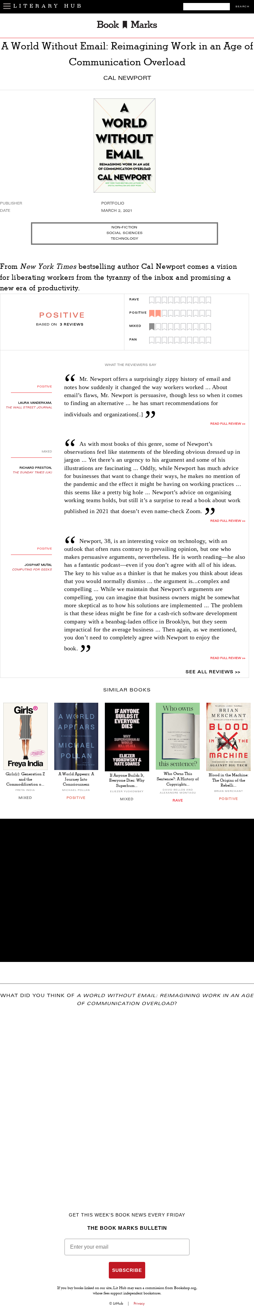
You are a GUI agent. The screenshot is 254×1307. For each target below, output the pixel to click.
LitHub (118, 1303)
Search (242, 7)
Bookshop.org (185, 1288)
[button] (127, 890)
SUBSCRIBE (127, 1270)
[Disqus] (127, 1100)
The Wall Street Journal (29, 407)
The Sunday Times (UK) (32, 472)
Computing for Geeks (32, 569)
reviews (72, 325)
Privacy (139, 1303)
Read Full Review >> (227, 521)
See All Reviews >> (213, 672)
